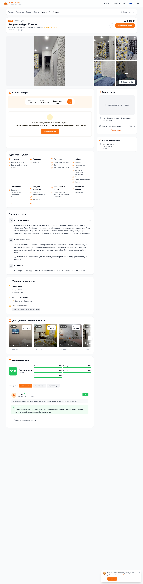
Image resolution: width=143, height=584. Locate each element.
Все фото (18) (128, 82)
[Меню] (138, 3)
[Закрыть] (139, 572)
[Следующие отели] (90, 338)
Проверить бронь (118, 3)
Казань (36, 12)
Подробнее (122, 575)
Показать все (116, 130)
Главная (11, 12)
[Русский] (132, 3)
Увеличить (16, 82)
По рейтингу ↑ (53, 386)
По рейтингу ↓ (39, 386)
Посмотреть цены (125, 26)
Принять (112, 579)
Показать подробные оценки (25, 420)
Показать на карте (50, 27)
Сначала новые (25, 386)
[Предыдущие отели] (10, 338)
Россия (29, 12)
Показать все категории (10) (21, 204)
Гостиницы (20, 12)
